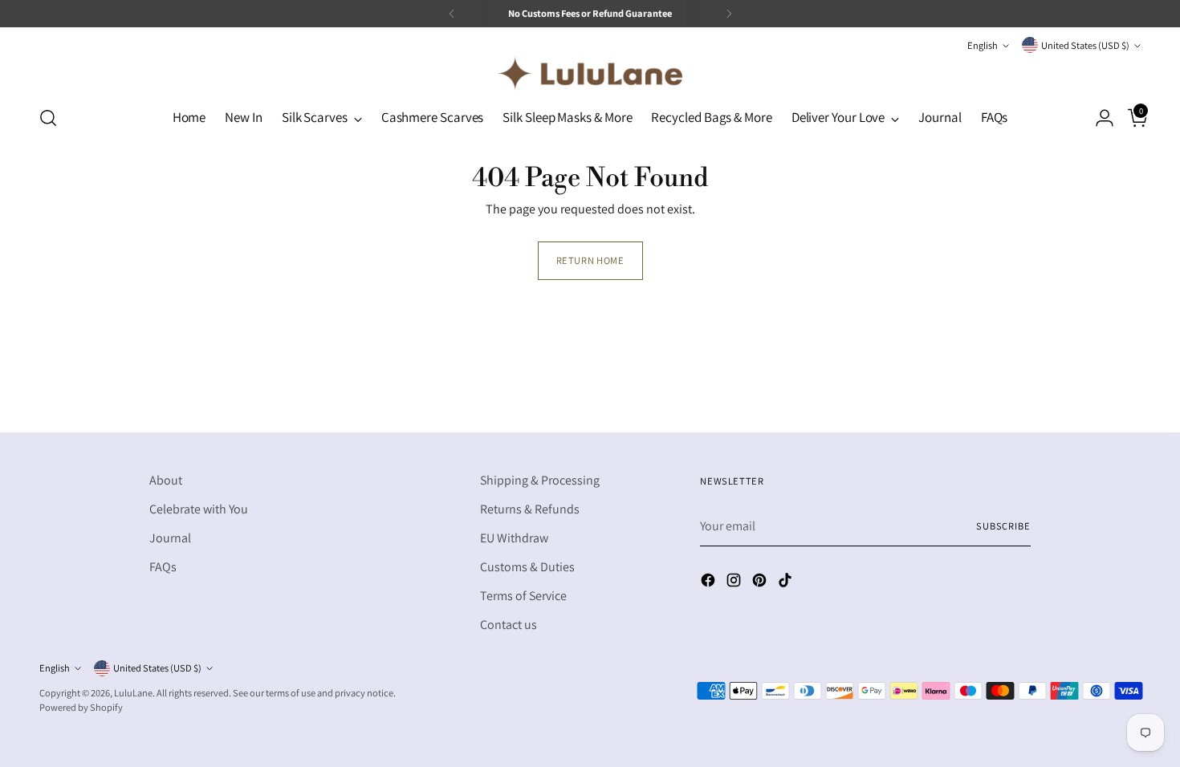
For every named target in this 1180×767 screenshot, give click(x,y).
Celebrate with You (198, 509)
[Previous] (452, 13)
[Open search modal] (48, 118)
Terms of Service (523, 595)
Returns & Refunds (530, 509)
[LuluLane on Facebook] (709, 583)
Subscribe (1003, 526)
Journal (170, 538)
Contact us (508, 624)
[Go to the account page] (1098, 118)
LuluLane (133, 693)
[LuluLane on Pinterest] (761, 583)
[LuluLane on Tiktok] (786, 583)
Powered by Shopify (81, 707)
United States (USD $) (1085, 45)
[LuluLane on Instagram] (735, 583)
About (165, 480)
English (982, 45)
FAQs (163, 566)
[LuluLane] (590, 73)
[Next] (729, 13)
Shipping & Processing (540, 480)
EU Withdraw (514, 538)
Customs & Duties (527, 566)
